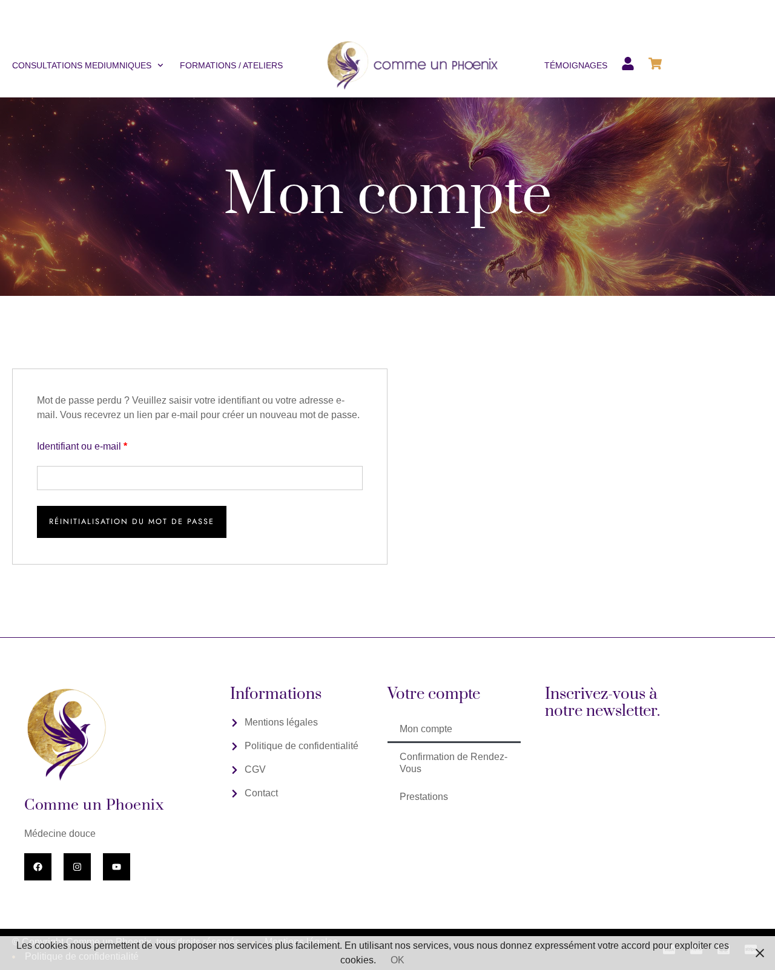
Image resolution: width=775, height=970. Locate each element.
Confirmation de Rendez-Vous (453, 763)
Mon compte (426, 729)
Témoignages (575, 65)
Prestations (424, 796)
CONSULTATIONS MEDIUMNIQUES (81, 65)
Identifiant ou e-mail (105, 445)
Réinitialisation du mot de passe (131, 521)
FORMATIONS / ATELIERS (231, 65)
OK (397, 960)
